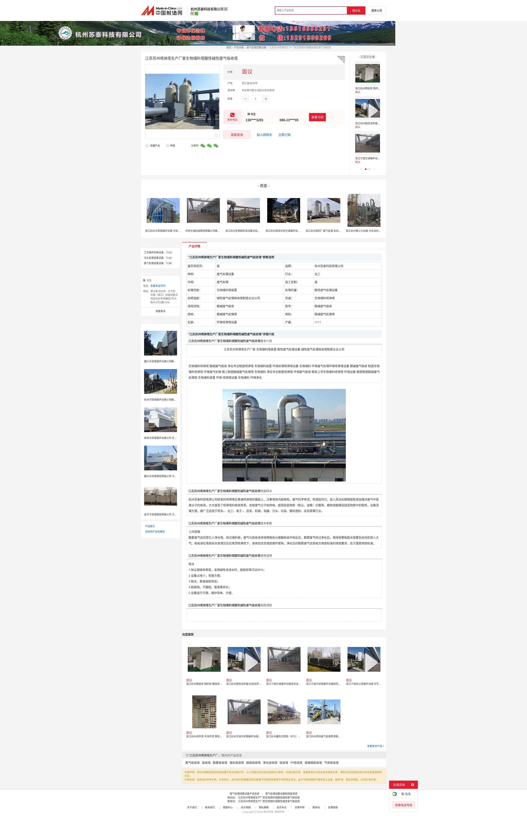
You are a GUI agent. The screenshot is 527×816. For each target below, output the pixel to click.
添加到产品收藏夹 (155, 531)
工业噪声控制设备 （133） (159, 252)
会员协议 (282, 807)
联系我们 (210, 807)
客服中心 (228, 807)
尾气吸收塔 (192, 763)
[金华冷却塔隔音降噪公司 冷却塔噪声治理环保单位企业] (160, 496)
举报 (172, 145)
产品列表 (239, 47)
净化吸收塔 (270, 763)
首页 (228, 47)
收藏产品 (154, 145)
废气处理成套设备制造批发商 (281, 793)
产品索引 (150, 526)
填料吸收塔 (237, 763)
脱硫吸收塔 (253, 763)
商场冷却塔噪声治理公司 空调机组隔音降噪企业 (170, 438)
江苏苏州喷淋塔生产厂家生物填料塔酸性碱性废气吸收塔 (269, 797)
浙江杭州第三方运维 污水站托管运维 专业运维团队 (373, 231)
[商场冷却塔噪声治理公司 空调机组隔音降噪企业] (160, 419)
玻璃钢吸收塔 (313, 763)
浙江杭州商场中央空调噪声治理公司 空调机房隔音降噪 (295, 231)
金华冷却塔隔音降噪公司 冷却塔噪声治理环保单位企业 (174, 514)
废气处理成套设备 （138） (159, 263)
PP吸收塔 (296, 763)
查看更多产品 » (375, 746)
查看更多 (161, 311)
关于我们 (192, 807)
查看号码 (317, 117)
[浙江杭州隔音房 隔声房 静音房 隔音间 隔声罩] (367, 73)
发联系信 (237, 135)
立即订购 (284, 135)
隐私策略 (264, 807)
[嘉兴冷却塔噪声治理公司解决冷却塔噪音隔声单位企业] (160, 343)
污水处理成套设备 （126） (159, 258)
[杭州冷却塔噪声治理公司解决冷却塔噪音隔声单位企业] (160, 381)
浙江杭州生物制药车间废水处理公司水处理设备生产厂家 (256, 231)
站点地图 (246, 807)
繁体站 (316, 807)
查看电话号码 (157, 286)
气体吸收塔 (331, 763)
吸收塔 (206, 763)
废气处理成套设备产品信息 (244, 793)
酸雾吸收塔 (220, 763)
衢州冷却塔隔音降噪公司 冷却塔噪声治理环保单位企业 (174, 476)
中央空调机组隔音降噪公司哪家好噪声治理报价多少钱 (215, 231)
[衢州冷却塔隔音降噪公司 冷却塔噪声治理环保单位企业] (160, 457)
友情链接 (333, 807)
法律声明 (299, 807)
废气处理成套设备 (256, 47)
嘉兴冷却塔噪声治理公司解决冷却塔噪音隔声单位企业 (173, 361)
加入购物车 (264, 135)
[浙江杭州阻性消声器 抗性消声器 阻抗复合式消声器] (367, 108)
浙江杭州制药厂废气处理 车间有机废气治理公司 (332, 231)
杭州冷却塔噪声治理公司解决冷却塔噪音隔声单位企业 (173, 399)
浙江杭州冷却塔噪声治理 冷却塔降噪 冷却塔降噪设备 (174, 231)
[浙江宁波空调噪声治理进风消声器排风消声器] (367, 143)
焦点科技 (268, 812)
